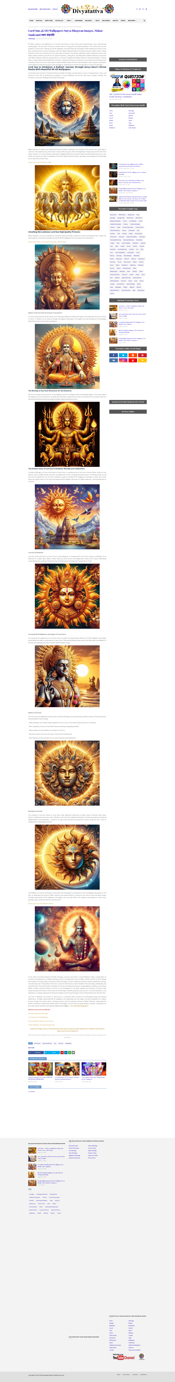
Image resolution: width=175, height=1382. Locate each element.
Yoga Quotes (141, 290)
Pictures (141, 262)
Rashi (134, 268)
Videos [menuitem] (123, 20)
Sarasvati (124, 274)
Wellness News (33, 9)
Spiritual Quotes (114, 281)
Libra (142, 249)
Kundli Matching (122, 249)
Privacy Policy (126, 1374)
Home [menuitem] (31, 20)
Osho (48, 1203)
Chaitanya (31, 39)
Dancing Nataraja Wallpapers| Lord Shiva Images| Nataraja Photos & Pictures (131, 165)
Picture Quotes (33, 1207)
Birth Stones (139, 218)
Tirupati (112, 284)
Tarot (45, 1029)
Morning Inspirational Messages (38, 1013)
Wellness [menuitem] (88, 20)
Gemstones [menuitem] (49, 20)
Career (140, 221)
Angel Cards (131, 214)
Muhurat (126, 259)
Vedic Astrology (130, 284)
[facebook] (137, 9)
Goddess (112, 233)
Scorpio (131, 274)
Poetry (117, 265)
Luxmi (138, 252)
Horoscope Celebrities (41, 1200)
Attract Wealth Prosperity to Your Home (40, 1021)
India (118, 243)
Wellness (131, 118)
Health (131, 233)
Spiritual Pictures (126, 277)
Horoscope (142, 236)
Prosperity (140, 265)
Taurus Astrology (92, 1146)
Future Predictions (115, 230)
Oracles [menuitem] (115, 20)
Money (112, 259)
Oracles (111, 115)
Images (112, 243)
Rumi (128, 271)
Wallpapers (35, 27)
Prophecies (133, 265)
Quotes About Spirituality (51, 1207)
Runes (111, 123)
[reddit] (133, 355)
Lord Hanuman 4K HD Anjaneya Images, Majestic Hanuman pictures (67, 1078)
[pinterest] (146, 9)
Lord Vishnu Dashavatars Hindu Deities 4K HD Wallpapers (93, 1078)
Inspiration (135, 243)
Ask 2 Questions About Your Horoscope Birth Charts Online (132, 315)
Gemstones (131, 230)
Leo (137, 249)
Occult (69, 1031)
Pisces (111, 265)
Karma (129, 246)
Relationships (113, 271)
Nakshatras (141, 259)
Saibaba (135, 271)
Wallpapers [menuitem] (106, 20)
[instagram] (143, 9)
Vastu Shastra (69, 1029)
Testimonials (112, 1347)
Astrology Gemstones (42, 1194)
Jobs (111, 246)
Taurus (141, 281)
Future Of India (139, 227)
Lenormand (132, 113)
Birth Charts (130, 218)
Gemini (124, 230)
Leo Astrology (72, 1150)
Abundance (113, 214)
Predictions (125, 265)
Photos (135, 262)
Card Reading (132, 221)
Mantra (74, 1031)
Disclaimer (135, 1374)
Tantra (63, 1031)
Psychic (112, 268)
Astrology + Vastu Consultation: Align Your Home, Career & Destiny (131, 307)
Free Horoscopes (45, 9)
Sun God (61, 1043)
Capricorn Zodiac (93, 1155)
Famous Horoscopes (128, 227)
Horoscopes (139, 240)
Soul (111, 277)
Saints (141, 271)
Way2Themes (42, 1379)
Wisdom (139, 287)
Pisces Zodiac (92, 1158)
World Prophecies (114, 290)
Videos (111, 125)
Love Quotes (130, 252)
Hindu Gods (37, 1043)
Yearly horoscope (126, 290)
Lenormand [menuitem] (79, 20)
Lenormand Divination (55, 1029)
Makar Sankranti (47, 1043)
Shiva (143, 274)
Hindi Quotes (138, 233)
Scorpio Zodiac (92, 1153)
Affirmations (122, 214)
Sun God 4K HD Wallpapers (79, 1006)
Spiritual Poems (137, 277)
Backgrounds (121, 218)
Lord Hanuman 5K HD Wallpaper (38, 1017)
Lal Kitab (131, 249)
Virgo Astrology (92, 1150)
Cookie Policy (143, 1374)
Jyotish (122, 246)
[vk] (113, 360)
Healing (124, 233)
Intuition (143, 243)
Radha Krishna (127, 268)
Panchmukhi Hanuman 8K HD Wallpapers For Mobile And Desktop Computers (132, 189)
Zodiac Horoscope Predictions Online (40, 162)
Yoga (58, 1031)
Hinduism (121, 236)
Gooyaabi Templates (59, 1379)
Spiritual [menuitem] (39, 20)
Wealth (125, 287)
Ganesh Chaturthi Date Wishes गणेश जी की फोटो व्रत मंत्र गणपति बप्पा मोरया (40, 1078)
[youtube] (133, 360)
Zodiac (112, 293)
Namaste (112, 262)
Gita (138, 230)
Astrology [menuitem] (59, 20)
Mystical (133, 259)
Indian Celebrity (126, 243)
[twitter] (140, 9)
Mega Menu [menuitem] (131, 20)
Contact (55, 9)
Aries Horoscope (73, 1146)
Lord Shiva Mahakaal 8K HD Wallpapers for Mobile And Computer (132, 323)
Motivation (119, 259)
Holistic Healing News (134, 1345)
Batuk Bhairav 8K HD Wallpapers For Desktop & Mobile (132, 173)
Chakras (125, 224)
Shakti (137, 274)
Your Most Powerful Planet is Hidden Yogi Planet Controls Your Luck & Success (131, 181)
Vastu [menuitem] (98, 20)
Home (29, 27)
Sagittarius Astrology (74, 1155)
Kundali (142, 246)
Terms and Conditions (135, 1350)
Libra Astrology (73, 1153)
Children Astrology (135, 224)
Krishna (135, 246)
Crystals (112, 227)
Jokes (116, 246)
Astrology (38, 1029)
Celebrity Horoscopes (96, 1029)
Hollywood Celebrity (132, 236)
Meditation (112, 128)
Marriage (119, 255)
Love (111, 252)
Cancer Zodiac (92, 1148)
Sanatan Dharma (115, 274)
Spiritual (131, 115)
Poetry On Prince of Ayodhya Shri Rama (40, 903)
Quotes (119, 268)
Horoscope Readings (128, 240)
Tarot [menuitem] (69, 20)
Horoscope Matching (115, 240)
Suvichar (123, 281)
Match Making (127, 255)
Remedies (122, 271)
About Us (131, 1347)
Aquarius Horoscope (74, 1158)
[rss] (142, 360)
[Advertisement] (128, 40)
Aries (138, 214)
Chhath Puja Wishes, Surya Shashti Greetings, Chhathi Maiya (47, 242)
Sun (55, 1043)
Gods (118, 233)
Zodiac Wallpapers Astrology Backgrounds (41, 1025)
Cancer (125, 221)
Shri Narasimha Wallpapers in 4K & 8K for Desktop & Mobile (131, 331)
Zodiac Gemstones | (81, 1029)
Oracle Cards (127, 262)
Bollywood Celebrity (115, 221)
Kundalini (112, 249)
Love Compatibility (120, 252)
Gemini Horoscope (74, 1148)
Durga (118, 227)
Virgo (111, 287)
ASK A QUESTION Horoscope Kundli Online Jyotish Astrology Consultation (125, 95)
